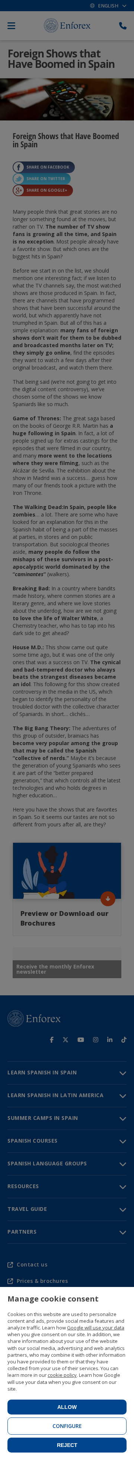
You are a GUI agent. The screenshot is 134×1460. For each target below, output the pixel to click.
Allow (67, 1407)
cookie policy (62, 1375)
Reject (67, 1445)
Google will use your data (95, 1327)
